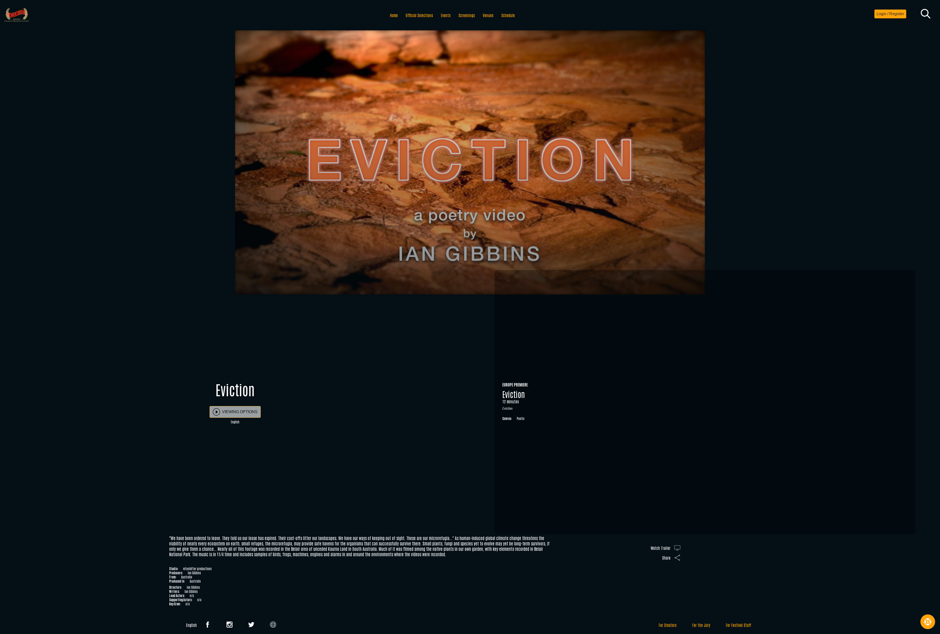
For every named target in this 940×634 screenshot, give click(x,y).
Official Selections (419, 15)
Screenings (466, 15)
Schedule (508, 15)
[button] (925, 14)
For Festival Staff (738, 625)
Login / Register (890, 14)
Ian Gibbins (194, 573)
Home (394, 15)
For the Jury (701, 625)
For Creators (668, 625)
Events (446, 15)
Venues (488, 15)
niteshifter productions (197, 568)
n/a (192, 595)
